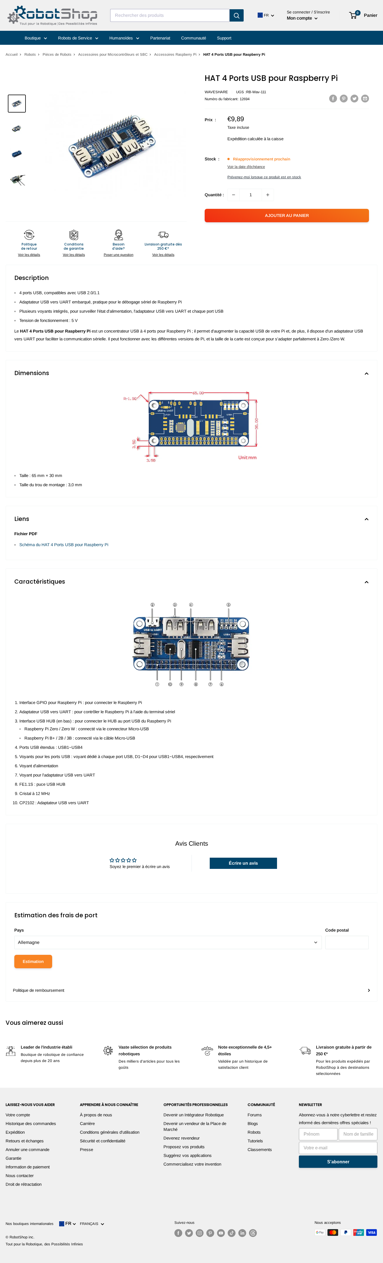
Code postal (337, 930)
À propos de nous (96, 1114)
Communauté (193, 38)
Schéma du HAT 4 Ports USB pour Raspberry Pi (63, 544)
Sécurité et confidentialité (102, 1140)
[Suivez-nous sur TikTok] (232, 1233)
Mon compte (300, 18)
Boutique (33, 38)
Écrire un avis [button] (243, 863)
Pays (19, 930)
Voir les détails (29, 255)
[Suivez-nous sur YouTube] (221, 1233)
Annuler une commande (27, 1149)
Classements (260, 1149)
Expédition (15, 1132)
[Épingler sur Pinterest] (344, 98)
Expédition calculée (245, 138)
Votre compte (18, 1114)
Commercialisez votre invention (192, 1164)
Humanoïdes (121, 38)
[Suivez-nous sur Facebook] (178, 1233)
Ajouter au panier (287, 215)
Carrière (87, 1123)
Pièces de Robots (57, 54)
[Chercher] (237, 15)
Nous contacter (20, 1175)
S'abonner (338, 1161)
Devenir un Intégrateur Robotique (193, 1114)
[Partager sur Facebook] (333, 98)
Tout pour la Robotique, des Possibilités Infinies (44, 1244)
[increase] (268, 195)
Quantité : (214, 194)
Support (224, 38)
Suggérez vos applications (187, 1155)
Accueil (12, 54)
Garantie (13, 1158)
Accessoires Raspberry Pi (175, 54)
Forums (255, 1114)
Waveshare (216, 92)
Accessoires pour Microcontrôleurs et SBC (112, 54)
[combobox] (170, 15)
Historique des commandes (31, 1123)
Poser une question (118, 255)
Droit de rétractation (23, 1184)
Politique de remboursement (38, 990)
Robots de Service (75, 38)
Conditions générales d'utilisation (109, 1132)
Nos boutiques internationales (30, 1224)
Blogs (253, 1123)
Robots (30, 54)
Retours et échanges (25, 1140)
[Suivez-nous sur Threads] (253, 1233)
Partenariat (160, 38)
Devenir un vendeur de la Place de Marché (194, 1126)
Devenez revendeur (181, 1138)
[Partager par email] (365, 98)
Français (90, 1224)
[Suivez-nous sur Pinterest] (210, 1233)
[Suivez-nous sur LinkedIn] (242, 1233)
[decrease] (233, 195)
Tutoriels (255, 1140)
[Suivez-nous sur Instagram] (200, 1233)
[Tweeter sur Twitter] (354, 98)
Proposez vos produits (184, 1146)
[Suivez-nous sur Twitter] (189, 1233)
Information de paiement (28, 1166)
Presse (86, 1149)
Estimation (33, 961)
